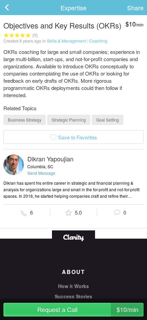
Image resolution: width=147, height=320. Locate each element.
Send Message (41, 173)
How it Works (73, 286)
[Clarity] (73, 237)
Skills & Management (66, 41)
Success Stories (73, 296)
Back (13, 7)
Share (135, 7)
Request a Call (88, 309)
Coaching (98, 41)
